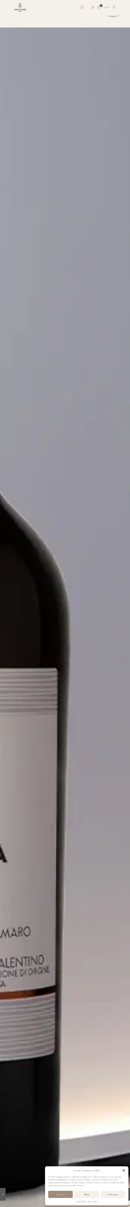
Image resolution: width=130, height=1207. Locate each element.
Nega (86, 1194)
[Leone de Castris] (20, 7)
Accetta (61, 1194)
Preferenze (112, 1194)
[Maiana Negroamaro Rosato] (3, 1194)
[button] (123, 1170)
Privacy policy (92, 1201)
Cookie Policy (81, 1201)
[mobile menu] (82, 7)
